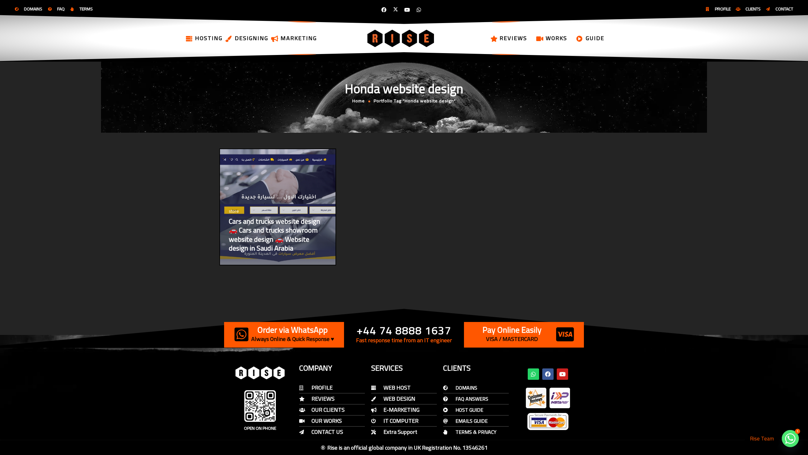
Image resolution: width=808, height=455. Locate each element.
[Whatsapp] (419, 10)
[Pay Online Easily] (565, 334)
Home (358, 101)
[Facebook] (384, 10)
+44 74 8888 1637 (404, 330)
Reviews (513, 38)
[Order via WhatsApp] (241, 334)
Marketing (299, 38)
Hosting (209, 38)
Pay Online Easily (512, 329)
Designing (251, 38)
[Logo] (401, 38)
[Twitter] (395, 10)
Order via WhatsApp (293, 329)
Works (556, 38)
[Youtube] (407, 10)
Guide (595, 38)
